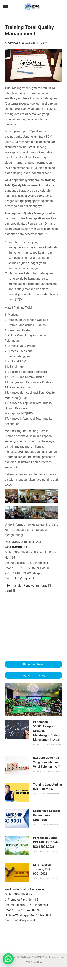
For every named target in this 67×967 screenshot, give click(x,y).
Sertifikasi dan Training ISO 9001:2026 (42, 869)
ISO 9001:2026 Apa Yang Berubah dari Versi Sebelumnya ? (46, 762)
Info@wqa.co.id (25, 578)
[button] (9, 699)
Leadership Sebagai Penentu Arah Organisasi (46, 815)
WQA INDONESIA (16, 547)
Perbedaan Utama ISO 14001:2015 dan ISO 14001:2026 (46, 842)
